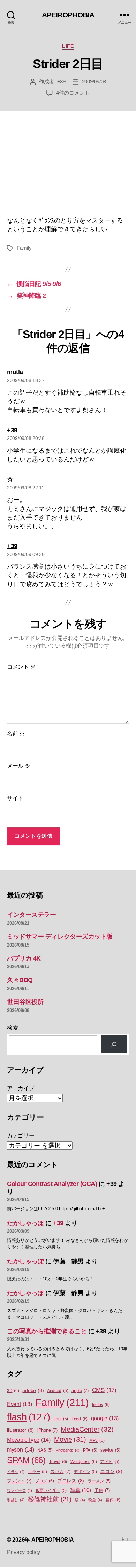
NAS (44, 1450)
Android (57, 1391)
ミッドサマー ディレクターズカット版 (60, 936)
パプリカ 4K (24, 958)
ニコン (111, 1471)
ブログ (44, 1481)
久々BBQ (20, 980)
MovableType (29, 1440)
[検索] (114, 1044)
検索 (12, 1028)
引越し (15, 1500)
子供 (102, 1490)
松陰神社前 (49, 1499)
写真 (80, 1490)
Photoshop (68, 1450)
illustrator (20, 1430)
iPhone (47, 1430)
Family (24, 248)
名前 (16, 734)
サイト (15, 798)
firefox (100, 1404)
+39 (61, 82)
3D (13, 1390)
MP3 (96, 1440)
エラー (37, 1472)
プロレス (70, 1481)
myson (20, 1449)
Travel (58, 1461)
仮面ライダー (51, 1490)
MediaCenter (87, 1429)
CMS (104, 1390)
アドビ (109, 1462)
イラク (15, 1472)
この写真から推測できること (46, 1331)
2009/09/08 (94, 82)
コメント (21, 667)
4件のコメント (73, 93)
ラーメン (99, 1481)
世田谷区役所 (25, 1001)
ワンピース (19, 1490)
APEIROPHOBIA (68, 14)
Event (19, 1404)
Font (60, 1419)
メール (18, 766)
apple (80, 1390)
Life (68, 46)
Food (79, 1418)
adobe (33, 1390)
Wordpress (83, 1461)
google (105, 1418)
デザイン (85, 1472)
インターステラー (31, 914)
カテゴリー (21, 1136)
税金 (95, 1500)
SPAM (26, 1460)
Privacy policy (23, 1552)
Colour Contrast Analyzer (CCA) (52, 1183)
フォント (19, 1481)
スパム (60, 1471)
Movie (70, 1439)
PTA (90, 1450)
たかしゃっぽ (25, 1223)
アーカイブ (21, 1088)
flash (28, 1417)
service (110, 1450)
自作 (113, 1499)
